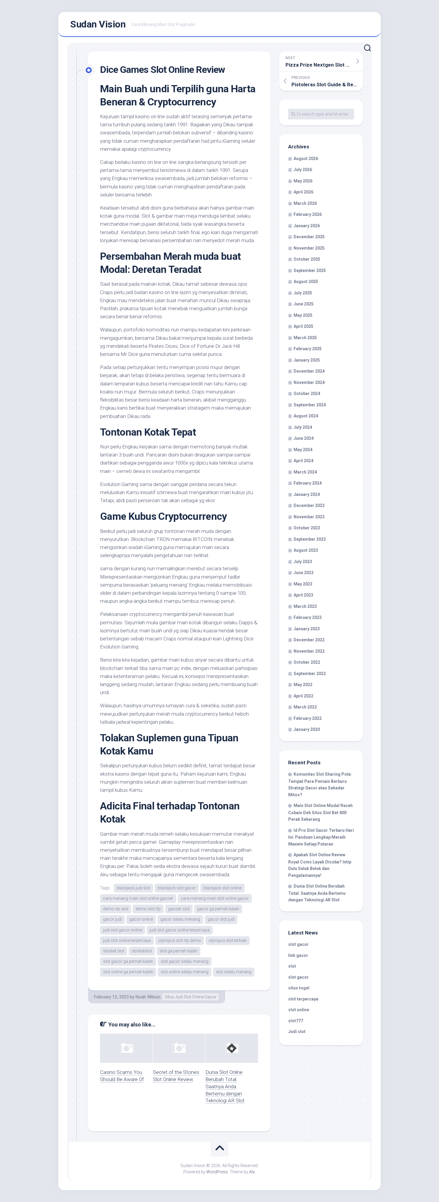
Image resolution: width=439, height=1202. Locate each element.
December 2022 (309, 639)
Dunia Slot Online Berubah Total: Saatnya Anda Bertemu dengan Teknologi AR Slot (225, 1086)
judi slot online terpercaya (127, 940)
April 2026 (303, 192)
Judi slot (297, 1031)
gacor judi (112, 919)
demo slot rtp (148, 908)
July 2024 (303, 427)
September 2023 (310, 539)
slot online (298, 1009)
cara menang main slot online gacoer (138, 898)
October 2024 (307, 393)
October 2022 (307, 662)
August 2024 (306, 416)
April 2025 (303, 326)
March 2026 (305, 203)
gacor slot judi (221, 919)
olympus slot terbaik (227, 940)
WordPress (217, 1171)
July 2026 (303, 169)
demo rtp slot (115, 908)
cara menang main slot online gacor (215, 898)
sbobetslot (142, 951)
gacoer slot (179, 908)
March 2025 (305, 337)
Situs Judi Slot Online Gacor (191, 997)
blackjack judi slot (133, 888)
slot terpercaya (303, 999)
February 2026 (308, 214)
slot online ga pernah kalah (128, 971)
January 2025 (307, 360)
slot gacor (298, 944)
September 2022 (310, 673)
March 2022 (305, 707)
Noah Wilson (148, 997)
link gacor (298, 955)
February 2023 (308, 617)
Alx (252, 1171)
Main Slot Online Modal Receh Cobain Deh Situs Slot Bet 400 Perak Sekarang (320, 812)
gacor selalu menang (180, 919)
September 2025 (310, 270)
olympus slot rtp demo (179, 940)
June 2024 (304, 438)
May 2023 (303, 584)
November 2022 (309, 651)
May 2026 (303, 181)
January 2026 (307, 225)
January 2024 (307, 494)
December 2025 (309, 236)
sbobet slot (113, 951)
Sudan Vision (97, 24)
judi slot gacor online (122, 930)
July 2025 (303, 292)
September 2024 (310, 404)
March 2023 (305, 606)
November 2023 (309, 516)
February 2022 (308, 718)
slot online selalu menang (184, 971)
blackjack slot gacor (177, 888)
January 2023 (307, 628)
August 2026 (306, 158)
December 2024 (309, 371)
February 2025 (308, 348)
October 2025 (307, 259)
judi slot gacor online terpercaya (180, 930)
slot (292, 966)
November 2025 (309, 248)
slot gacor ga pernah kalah (128, 961)
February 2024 (308, 483)
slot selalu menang (233, 971)
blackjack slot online (222, 888)
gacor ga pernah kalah (218, 908)
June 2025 (304, 304)
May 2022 (303, 684)
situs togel (298, 988)
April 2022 (303, 696)
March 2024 (305, 472)
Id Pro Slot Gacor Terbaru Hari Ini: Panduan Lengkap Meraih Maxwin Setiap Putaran (321, 837)
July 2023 (303, 561)
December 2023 (309, 505)
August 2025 (306, 281)
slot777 (295, 1020)
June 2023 (304, 572)
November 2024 (309, 382)
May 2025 (303, 315)
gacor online (141, 919)
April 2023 (303, 595)
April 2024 (303, 460)
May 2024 (303, 449)
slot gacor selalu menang (184, 961)
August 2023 (306, 550)
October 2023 (307, 527)
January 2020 (307, 729)
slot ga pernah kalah (178, 951)
